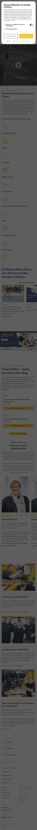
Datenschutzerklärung (25, 41)
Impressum (15, 41)
